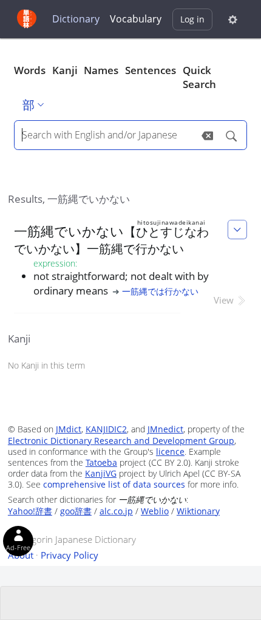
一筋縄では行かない (160, 291)
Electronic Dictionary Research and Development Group (121, 440)
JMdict (68, 429)
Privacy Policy (69, 555)
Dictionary (76, 19)
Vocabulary (135, 19)
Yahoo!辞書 (30, 511)
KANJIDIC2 (106, 429)
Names (101, 70)
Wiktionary (198, 511)
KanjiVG (101, 473)
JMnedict (165, 429)
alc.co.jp (116, 511)
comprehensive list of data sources (114, 484)
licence (170, 451)
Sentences (150, 70)
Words (30, 70)
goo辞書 (76, 511)
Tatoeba (101, 462)
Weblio (155, 511)
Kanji (65, 70)
